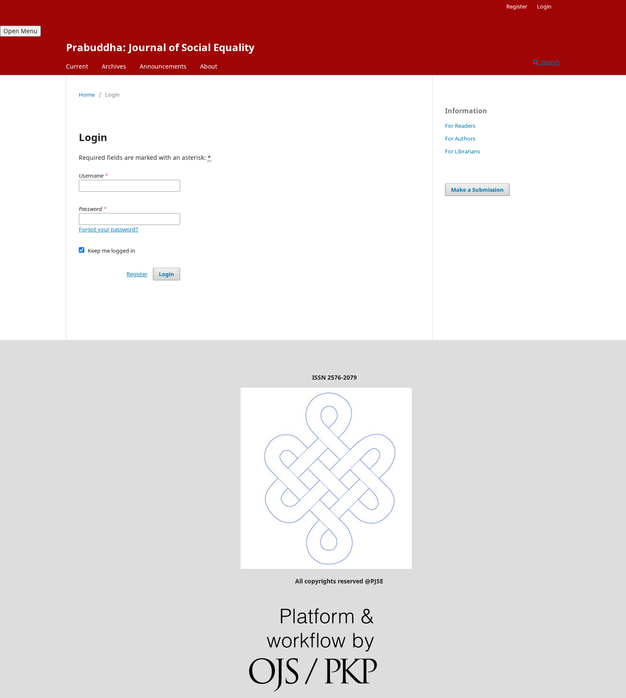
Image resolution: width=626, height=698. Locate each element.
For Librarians (462, 151)
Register (516, 6)
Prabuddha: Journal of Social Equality (160, 47)
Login (544, 6)
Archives (114, 66)
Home (87, 94)
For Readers (460, 126)
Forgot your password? (108, 229)
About (208, 66)
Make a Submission (477, 189)
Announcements (163, 66)
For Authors (460, 138)
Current (77, 66)
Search (549, 62)
